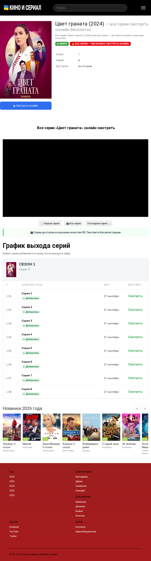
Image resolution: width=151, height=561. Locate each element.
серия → (98, 223)
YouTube (13, 531)
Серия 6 (27, 361)
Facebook (14, 527)
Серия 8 (27, 389)
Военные (80, 515)
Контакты (80, 527)
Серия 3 (27, 320)
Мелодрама (82, 476)
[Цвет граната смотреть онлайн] (26, 97)
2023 (12, 490)
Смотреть (135, 296)
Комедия (80, 490)
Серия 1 (27, 293)
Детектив (80, 506)
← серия (50, 223)
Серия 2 (27, 307)
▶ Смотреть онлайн (26, 105)
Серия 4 (27, 334)
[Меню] (143, 8)
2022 (12, 495)
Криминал (81, 502)
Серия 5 (27, 348)
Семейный (81, 486)
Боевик (79, 511)
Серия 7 (27, 375)
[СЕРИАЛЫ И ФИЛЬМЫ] (22, 8)
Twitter (13, 536)
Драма (79, 481)
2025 (12, 481)
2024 (12, 486)
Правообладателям (86, 531)
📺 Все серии (73, 223)
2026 (12, 476)
